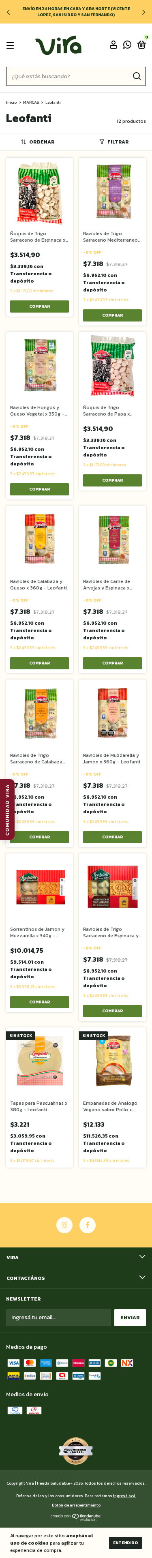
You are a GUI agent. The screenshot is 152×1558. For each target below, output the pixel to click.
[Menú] (11, 45)
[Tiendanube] (76, 1519)
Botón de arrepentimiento (76, 1505)
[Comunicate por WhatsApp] (127, 46)
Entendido (125, 1543)
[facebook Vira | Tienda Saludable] (87, 1225)
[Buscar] (136, 76)
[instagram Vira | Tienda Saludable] (64, 1225)
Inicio (11, 102)
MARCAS (31, 102)
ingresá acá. (124, 1496)
